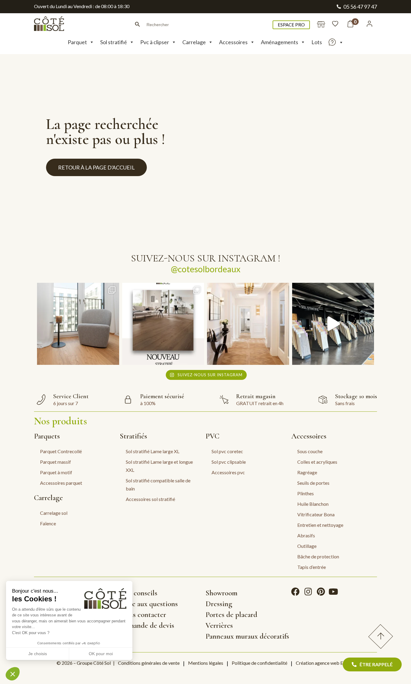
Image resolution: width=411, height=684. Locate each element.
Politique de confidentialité (259, 663)
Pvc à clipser (154, 42)
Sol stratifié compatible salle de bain (158, 484)
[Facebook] (295, 592)
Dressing (219, 603)
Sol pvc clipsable (229, 462)
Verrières (219, 625)
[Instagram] (308, 592)
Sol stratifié (113, 42)
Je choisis (37, 653)
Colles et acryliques (317, 462)
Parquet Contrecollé (61, 451)
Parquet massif (55, 462)
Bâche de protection (318, 556)
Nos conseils (138, 592)
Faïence (48, 523)
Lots (316, 42)
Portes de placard (231, 614)
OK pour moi (101, 653)
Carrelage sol (53, 513)
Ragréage (307, 472)
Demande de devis (147, 625)
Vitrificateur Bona (316, 514)
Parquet (77, 42)
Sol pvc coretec (227, 451)
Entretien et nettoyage (320, 525)
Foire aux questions (149, 603)
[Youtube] (333, 592)
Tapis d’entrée (311, 567)
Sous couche (310, 451)
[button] (12, 674)
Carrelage (194, 42)
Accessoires (233, 42)
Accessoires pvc (228, 472)
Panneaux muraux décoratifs (247, 636)
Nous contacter (143, 614)
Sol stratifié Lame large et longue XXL (159, 466)
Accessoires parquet (61, 483)
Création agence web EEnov (324, 663)
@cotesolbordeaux (205, 269)
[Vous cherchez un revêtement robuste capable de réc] (163, 324)
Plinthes (305, 493)
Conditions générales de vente (149, 663)
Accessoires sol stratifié (150, 499)
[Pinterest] (321, 592)
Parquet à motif (56, 472)
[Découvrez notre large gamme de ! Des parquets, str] (333, 324)
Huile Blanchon (313, 504)
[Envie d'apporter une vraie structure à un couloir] (248, 324)
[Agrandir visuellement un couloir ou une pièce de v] (78, 324)
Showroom (221, 592)
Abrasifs (306, 535)
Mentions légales (205, 663)
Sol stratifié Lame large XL (152, 451)
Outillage (307, 546)
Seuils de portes (313, 483)
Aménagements (279, 42)
